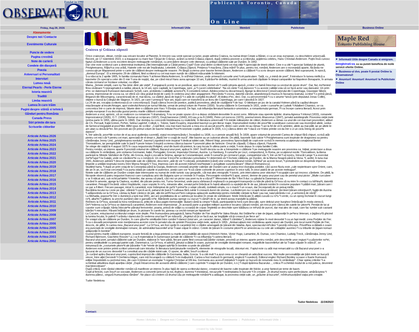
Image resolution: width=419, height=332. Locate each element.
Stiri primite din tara (42, 122)
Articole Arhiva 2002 (42, 241)
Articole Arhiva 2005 (42, 228)
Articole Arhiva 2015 (42, 184)
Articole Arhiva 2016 (42, 180)
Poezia (42, 70)
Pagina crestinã (42, 57)
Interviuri (42, 78)
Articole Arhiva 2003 (42, 236)
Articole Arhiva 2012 (42, 197)
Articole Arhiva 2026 (42, 136)
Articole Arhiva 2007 (42, 219)
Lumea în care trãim (42, 105)
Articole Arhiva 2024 (42, 145)
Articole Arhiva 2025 (42, 140)
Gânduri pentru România (42, 113)
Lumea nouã (41, 83)
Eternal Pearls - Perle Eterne (42, 87)
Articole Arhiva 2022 (42, 153)
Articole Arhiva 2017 (42, 175)
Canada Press (42, 118)
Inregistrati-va (345, 64)
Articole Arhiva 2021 (42, 158)
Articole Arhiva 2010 (42, 206)
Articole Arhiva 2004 (42, 232)
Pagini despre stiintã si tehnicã (42, 109)
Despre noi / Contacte (42, 37)
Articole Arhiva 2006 (42, 223)
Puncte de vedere (42, 52)
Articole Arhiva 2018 (42, 171)
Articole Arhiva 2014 (42, 188)
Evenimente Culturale (42, 44)
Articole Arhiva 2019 (42, 166)
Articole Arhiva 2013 (42, 193)
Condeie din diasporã (41, 65)
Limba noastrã (42, 100)
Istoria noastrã (42, 92)
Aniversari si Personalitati (42, 74)
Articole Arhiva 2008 (42, 215)
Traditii (42, 96)
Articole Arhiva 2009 (42, 210)
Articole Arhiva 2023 (42, 149)
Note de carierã (42, 61)
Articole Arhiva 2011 (42, 201)
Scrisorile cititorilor (42, 127)
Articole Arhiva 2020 (42, 162)
